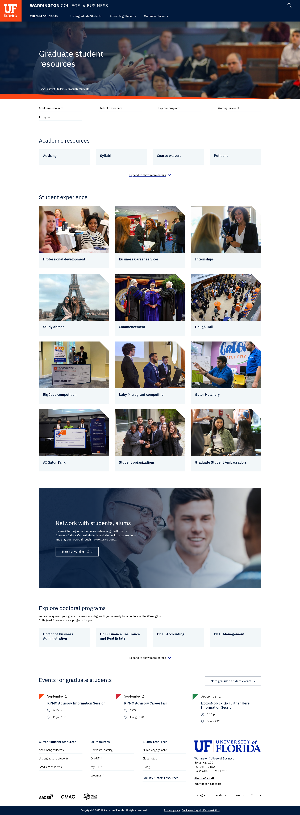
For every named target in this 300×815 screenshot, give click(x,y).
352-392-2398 (204, 778)
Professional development (64, 259)
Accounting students (51, 750)
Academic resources (51, 108)
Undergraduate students (54, 758)
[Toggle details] (150, 175)
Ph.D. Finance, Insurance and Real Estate (120, 636)
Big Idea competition (60, 394)
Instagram (200, 795)
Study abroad (54, 326)
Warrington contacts (208, 784)
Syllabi (105, 155)
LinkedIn (239, 795)
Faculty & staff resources (160, 778)
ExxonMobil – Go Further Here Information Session (225, 705)
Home (42, 89)
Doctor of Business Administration (58, 636)
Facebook (220, 795)
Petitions (221, 155)
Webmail (111, 775)
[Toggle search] (290, 5)
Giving (146, 767)
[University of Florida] (11, 11)
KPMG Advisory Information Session (76, 703)
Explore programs (169, 108)
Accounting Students (123, 16)
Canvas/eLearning (102, 750)
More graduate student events (231, 681)
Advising (50, 155)
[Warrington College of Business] (69, 6)
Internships (204, 259)
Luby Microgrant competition (142, 394)
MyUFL (110, 767)
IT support (45, 117)
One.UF (110, 758)
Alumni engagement (155, 750)
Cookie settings (191, 810)
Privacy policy (172, 810)
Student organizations (137, 462)
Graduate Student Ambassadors (221, 462)
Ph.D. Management (229, 634)
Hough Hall (204, 326)
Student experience (111, 108)
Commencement (132, 326)
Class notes (150, 758)
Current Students (44, 16)
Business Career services (139, 259)
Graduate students (50, 767)
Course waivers (169, 155)
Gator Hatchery (207, 394)
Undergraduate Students (86, 16)
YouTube (256, 795)
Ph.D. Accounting (170, 634)
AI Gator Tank (54, 462)
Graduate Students (156, 16)
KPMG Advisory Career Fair (145, 703)
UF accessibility (211, 810)
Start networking (80, 552)
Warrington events (229, 108)
